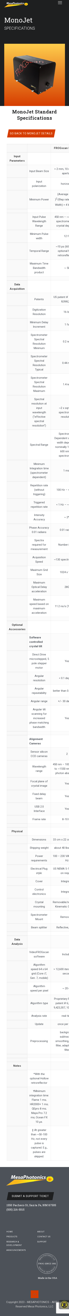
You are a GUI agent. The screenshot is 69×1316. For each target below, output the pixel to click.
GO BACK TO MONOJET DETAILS (31, 133)
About (41, 1232)
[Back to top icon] (34, 1294)
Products (11, 1237)
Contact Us (43, 1237)
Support (42, 1242)
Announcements (16, 1250)
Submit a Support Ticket (30, 1196)
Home (9, 1232)
